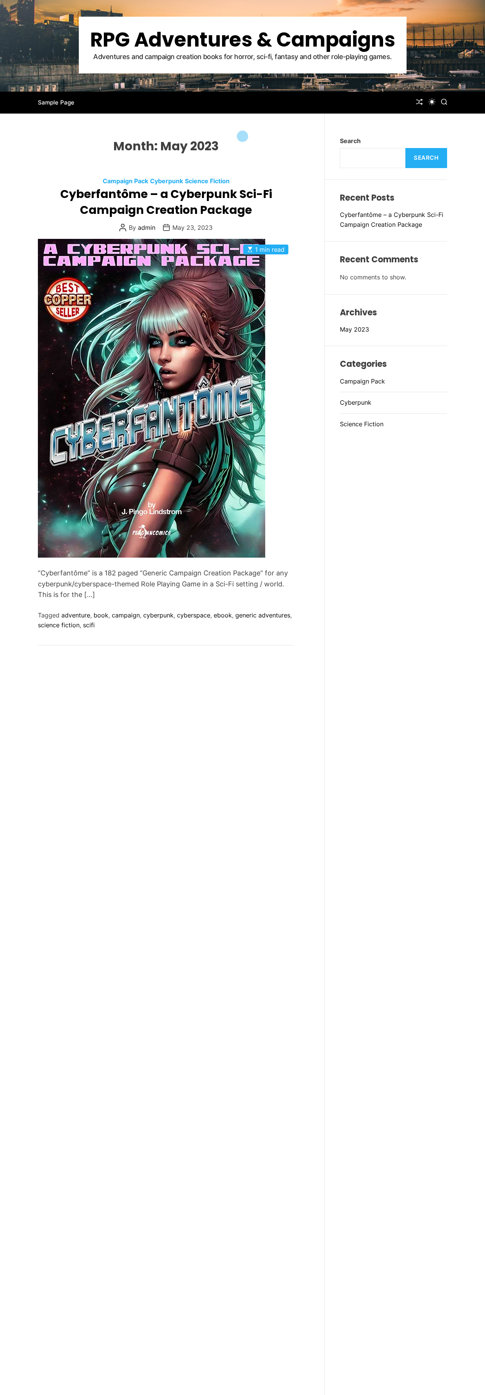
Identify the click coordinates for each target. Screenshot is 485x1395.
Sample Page (56, 102)
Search (350, 141)
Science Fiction (207, 181)
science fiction (59, 625)
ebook (223, 615)
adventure (75, 615)
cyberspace (193, 615)
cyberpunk (158, 615)
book (101, 615)
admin (146, 227)
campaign (126, 615)
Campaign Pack (125, 181)
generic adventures (262, 615)
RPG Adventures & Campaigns (242, 40)
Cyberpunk (166, 181)
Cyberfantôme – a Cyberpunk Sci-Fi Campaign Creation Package (166, 202)
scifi (89, 625)
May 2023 (354, 329)
